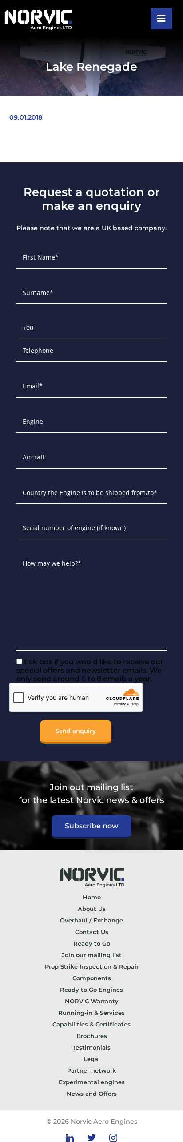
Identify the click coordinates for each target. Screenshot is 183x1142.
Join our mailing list (92, 954)
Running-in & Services (91, 1012)
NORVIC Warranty (92, 1001)
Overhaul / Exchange (91, 920)
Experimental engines (92, 1082)
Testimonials (91, 1047)
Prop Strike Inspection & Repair (92, 966)
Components (91, 978)
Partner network (91, 1070)
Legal (92, 1058)
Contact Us (91, 931)
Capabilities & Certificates (91, 1024)
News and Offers (92, 1093)
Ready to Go (91, 943)
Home (92, 897)
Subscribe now (91, 826)
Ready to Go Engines (91, 989)
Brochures (91, 1035)
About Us (92, 908)
